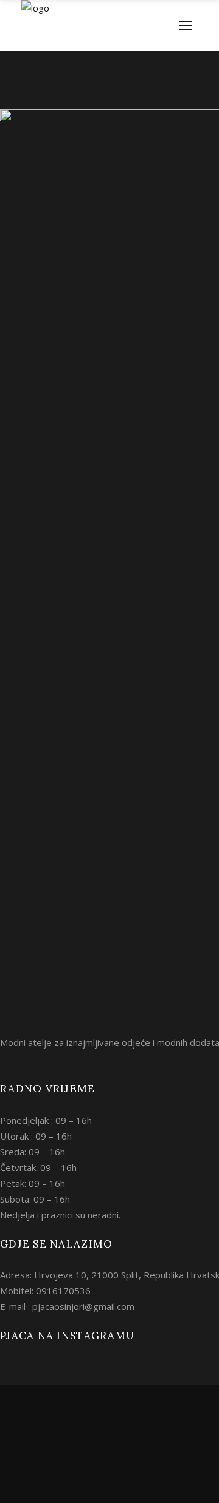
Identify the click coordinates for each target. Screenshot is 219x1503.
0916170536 (63, 1291)
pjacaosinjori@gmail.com (83, 1306)
